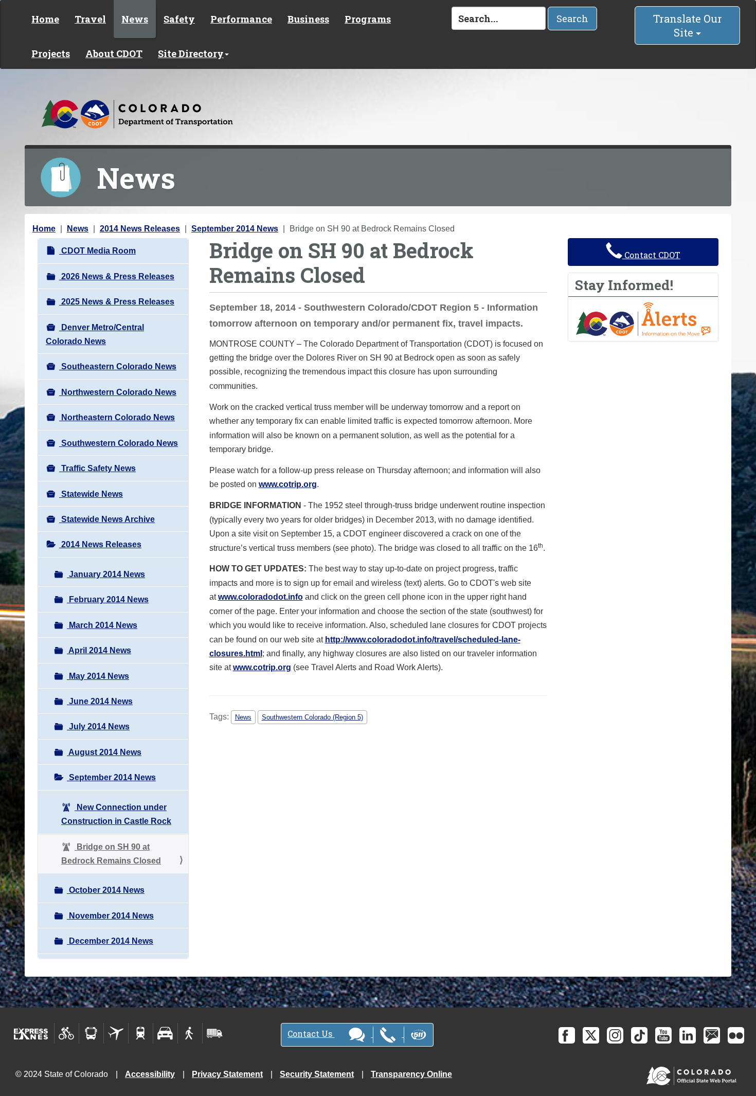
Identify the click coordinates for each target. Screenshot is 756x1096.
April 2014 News (99, 650)
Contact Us (310, 1033)
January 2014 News (106, 574)
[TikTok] (639, 1035)
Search (572, 18)
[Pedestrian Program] (190, 1033)
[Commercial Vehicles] (214, 1033)
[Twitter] (591, 1035)
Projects (50, 53)
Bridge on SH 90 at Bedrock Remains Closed (111, 853)
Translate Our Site (687, 25)
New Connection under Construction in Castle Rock (116, 814)
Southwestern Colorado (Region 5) (312, 717)
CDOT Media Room (97, 250)
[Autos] (165, 1033)
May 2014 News (98, 676)
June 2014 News (100, 701)
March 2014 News (102, 625)
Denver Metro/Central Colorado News (95, 334)
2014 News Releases (140, 228)
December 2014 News (110, 941)
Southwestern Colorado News (118, 443)
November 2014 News (110, 915)
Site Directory (191, 53)
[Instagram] (615, 1035)
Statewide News (91, 494)
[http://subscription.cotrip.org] (643, 318)
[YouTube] (663, 1035)
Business (308, 19)
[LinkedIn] (687, 1035)
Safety (179, 19)
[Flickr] (736, 1035)
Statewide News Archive (107, 519)
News (134, 19)
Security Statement (317, 1074)
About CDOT (113, 53)
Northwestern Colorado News (117, 392)
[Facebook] (566, 1035)
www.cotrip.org (288, 484)
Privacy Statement (227, 1074)
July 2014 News (98, 726)
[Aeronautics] (116, 1033)
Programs (368, 19)
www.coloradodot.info (260, 596)
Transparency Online (411, 1074)
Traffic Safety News (97, 468)
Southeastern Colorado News (117, 366)
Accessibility (150, 1074)
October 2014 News (106, 890)
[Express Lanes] (31, 1033)
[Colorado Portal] (693, 1073)
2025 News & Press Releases (116, 301)
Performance (241, 19)
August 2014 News (104, 752)
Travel (90, 19)
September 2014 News (234, 228)
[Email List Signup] (711, 1035)
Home (45, 19)
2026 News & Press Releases (116, 276)
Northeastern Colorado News (117, 417)
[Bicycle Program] (66, 1033)
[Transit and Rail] (91, 1033)
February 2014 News (108, 599)
